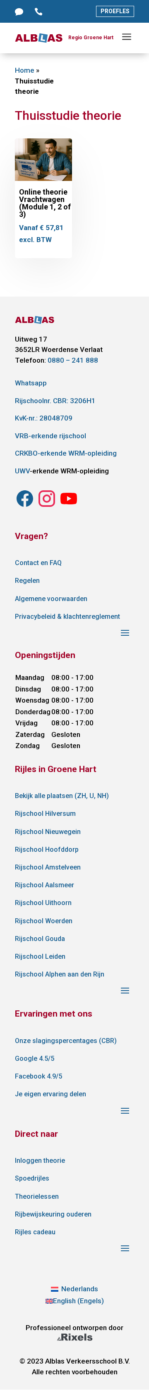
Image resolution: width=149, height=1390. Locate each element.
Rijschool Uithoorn (43, 903)
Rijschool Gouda (40, 939)
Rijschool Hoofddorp (47, 849)
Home (24, 70)
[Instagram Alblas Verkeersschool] (25, 506)
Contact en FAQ (38, 563)
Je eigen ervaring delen (50, 1094)
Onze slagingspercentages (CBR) (66, 1041)
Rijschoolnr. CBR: (55, 401)
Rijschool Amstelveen (48, 867)
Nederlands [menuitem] (79, 1289)
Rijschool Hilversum (45, 813)
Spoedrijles (32, 1178)
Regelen (27, 581)
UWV (22, 471)
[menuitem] (74, 1289)
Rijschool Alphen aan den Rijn (59, 974)
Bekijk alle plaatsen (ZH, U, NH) (62, 796)
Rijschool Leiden (40, 956)
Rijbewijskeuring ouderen (53, 1214)
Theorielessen (37, 1196)
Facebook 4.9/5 (38, 1076)
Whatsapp (31, 383)
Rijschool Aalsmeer (44, 885)
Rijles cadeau (35, 1232)
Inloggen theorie (40, 1160)
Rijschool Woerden (43, 921)
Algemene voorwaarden (51, 599)
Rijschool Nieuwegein (48, 832)
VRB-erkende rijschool (50, 436)
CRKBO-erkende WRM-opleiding (66, 453)
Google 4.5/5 (34, 1058)
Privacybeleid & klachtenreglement (67, 616)
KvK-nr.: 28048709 (43, 418)
